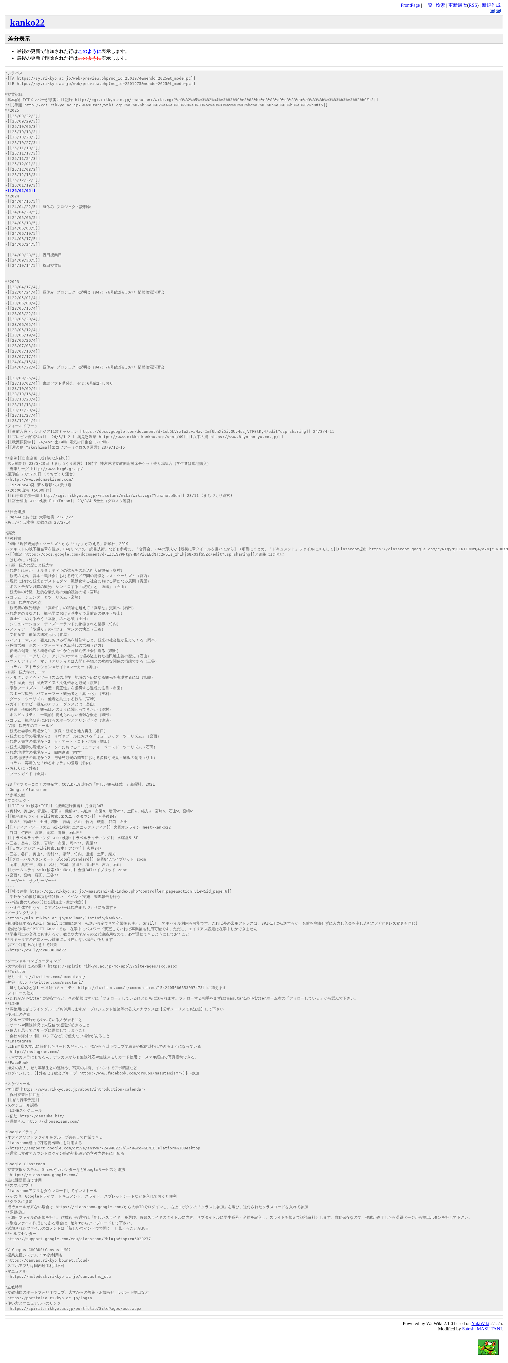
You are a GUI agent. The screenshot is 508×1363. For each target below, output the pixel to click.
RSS (473, 5)
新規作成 (491, 5)
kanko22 (27, 22)
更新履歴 (457, 5)
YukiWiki (480, 1323)
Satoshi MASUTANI (482, 1328)
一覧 (427, 5)
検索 (440, 5)
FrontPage (410, 5)
